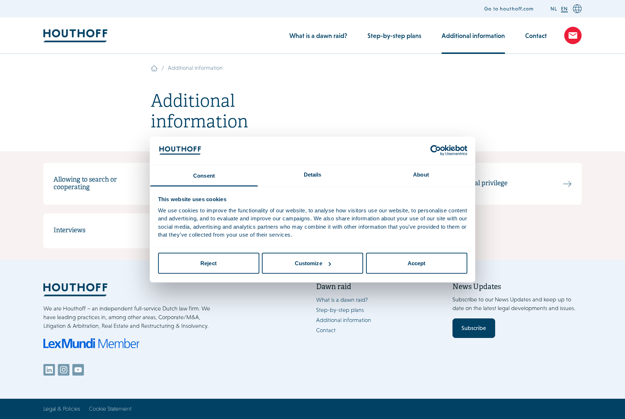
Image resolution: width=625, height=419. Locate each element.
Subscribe (474, 328)
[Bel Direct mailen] (573, 35)
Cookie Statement (110, 408)
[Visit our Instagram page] (63, 370)
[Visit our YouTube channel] (78, 370)
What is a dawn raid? (318, 35)
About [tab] (421, 174)
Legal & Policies (61, 408)
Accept (417, 263)
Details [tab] (313, 174)
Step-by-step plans (394, 35)
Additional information (473, 35)
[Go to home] (75, 35)
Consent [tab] (204, 175)
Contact (536, 35)
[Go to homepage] (137, 289)
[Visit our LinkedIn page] (49, 370)
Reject (208, 263)
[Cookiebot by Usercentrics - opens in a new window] (435, 150)
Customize (308, 263)
